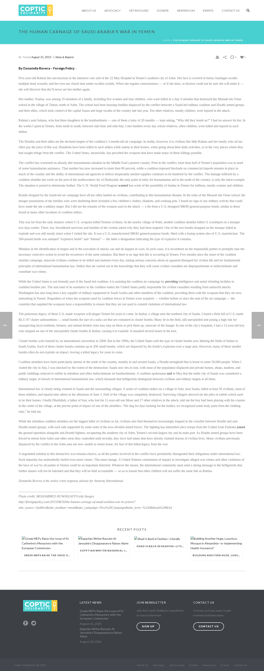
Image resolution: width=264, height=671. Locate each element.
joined (241, 427)
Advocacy (112, 10)
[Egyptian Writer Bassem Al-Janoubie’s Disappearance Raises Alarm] (104, 541)
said (170, 373)
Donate (163, 10)
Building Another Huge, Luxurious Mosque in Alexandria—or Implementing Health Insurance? (217, 555)
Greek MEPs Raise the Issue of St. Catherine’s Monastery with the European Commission (49, 555)
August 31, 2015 (41, 57)
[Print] (217, 57)
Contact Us (231, 10)
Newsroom (186, 10)
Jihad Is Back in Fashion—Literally (161, 546)
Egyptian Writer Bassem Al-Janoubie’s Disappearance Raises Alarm (105, 550)
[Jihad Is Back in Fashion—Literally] (160, 538)
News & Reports (64, 57)
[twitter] (33, 623)
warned (123, 185)
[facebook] (25, 623)
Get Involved (139, 10)
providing (172, 281)
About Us (89, 10)
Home (166, 40)
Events (208, 10)
